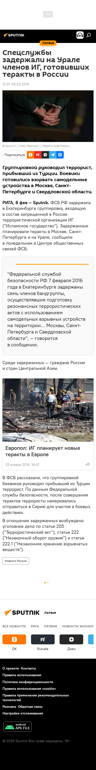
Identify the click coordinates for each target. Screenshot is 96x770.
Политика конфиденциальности (27, 682)
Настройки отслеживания (22, 713)
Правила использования (21, 675)
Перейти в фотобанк (55, 146)
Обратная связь (30, 706)
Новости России (16, 561)
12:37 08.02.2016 (15, 84)
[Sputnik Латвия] (14, 37)
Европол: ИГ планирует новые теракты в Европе (42, 451)
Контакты (28, 668)
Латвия (50, 626)
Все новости (14, 626)
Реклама (9, 706)
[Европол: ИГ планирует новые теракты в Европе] (48, 410)
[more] (88, 464)
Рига (35, 626)
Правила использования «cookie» (29, 688)
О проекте (10, 668)
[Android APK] (17, 727)
